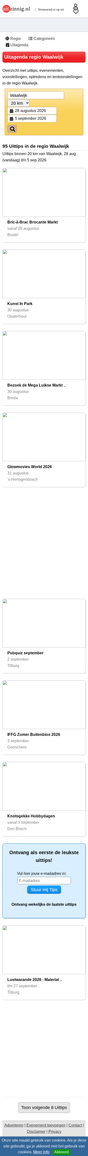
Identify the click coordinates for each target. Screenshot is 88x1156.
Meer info (41, 1152)
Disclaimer (36, 1131)
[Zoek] (12, 129)
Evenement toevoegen (46, 1125)
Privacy (54, 1131)
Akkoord (61, 1152)
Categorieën (44, 39)
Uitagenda (18, 45)
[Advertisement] (44, 543)
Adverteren (13, 1125)
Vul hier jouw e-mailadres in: (41, 873)
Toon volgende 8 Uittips (44, 1107)
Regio (15, 39)
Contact (75, 1125)
